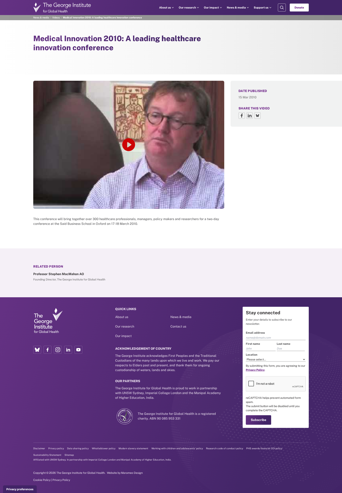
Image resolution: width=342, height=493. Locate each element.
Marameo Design (132, 472)
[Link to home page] (48, 321)
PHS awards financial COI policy (264, 448)
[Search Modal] (282, 7)
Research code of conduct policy (224, 448)
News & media (236, 7)
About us (165, 7)
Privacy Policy (61, 480)
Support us (261, 7)
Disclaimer (39, 448)
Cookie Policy (41, 480)
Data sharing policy (78, 448)
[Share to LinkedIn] (249, 115)
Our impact (211, 7)
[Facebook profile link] (47, 350)
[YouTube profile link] (78, 350)
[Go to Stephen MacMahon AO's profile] (79, 276)
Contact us (178, 326)
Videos (56, 17)
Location (251, 354)
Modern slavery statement (133, 448)
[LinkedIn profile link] (68, 350)
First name (253, 343)
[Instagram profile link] (58, 350)
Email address (255, 332)
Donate (299, 7)
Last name (283, 343)
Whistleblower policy (103, 448)
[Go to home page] (62, 7)
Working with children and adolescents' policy (177, 448)
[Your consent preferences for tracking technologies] (20, 489)
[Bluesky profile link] (37, 350)
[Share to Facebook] (241, 115)
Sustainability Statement (47, 455)
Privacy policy (56, 448)
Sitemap (69, 455)
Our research (187, 7)
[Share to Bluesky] (257, 115)
